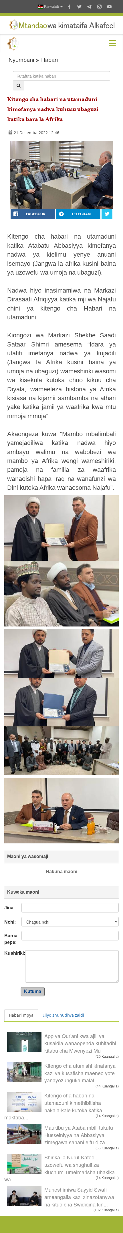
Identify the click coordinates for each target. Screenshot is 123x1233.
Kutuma (32, 991)
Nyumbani (21, 60)
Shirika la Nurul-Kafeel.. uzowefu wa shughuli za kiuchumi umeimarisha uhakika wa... (59, 1168)
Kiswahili (51, 6)
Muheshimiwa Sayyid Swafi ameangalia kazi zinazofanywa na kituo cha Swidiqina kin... (79, 1197)
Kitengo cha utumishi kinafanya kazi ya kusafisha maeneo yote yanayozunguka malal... (80, 1073)
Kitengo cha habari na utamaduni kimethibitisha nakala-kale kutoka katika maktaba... (53, 1106)
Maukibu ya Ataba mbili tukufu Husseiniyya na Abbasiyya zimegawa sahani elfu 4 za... (78, 1135)
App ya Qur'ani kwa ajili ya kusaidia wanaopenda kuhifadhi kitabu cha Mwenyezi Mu (80, 1043)
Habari (49, 60)
